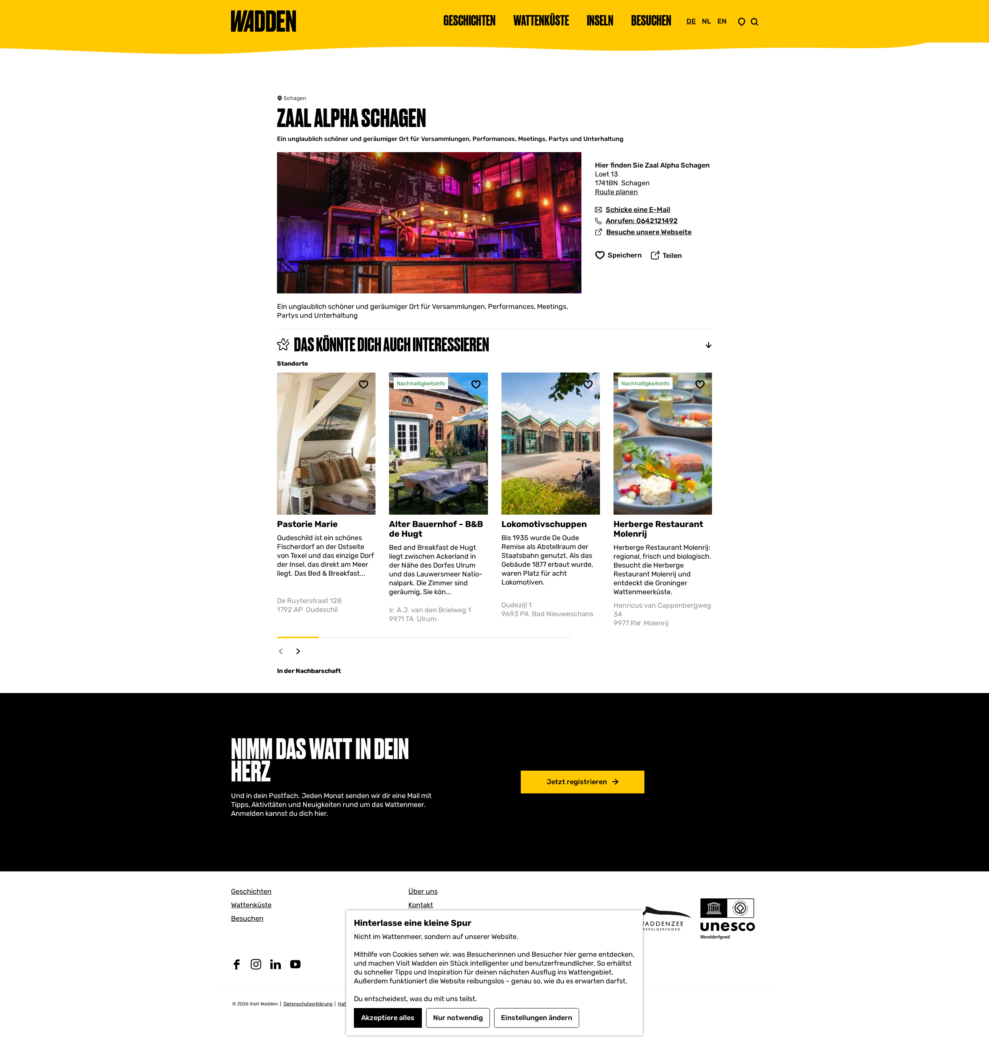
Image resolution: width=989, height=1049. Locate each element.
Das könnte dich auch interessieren (391, 344)
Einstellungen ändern (536, 1017)
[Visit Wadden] (661, 918)
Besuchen (247, 918)
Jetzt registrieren (577, 782)
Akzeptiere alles (388, 1017)
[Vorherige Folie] (281, 651)
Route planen (616, 192)
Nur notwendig (458, 1017)
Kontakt (420, 905)
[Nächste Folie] (298, 651)
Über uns (423, 891)
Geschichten (251, 891)
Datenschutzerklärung (308, 1004)
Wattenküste (251, 905)
